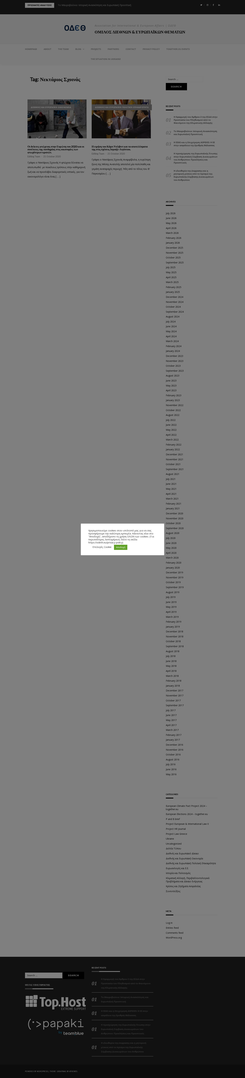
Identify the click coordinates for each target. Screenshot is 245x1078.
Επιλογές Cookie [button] (102, 547)
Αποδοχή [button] (120, 547)
